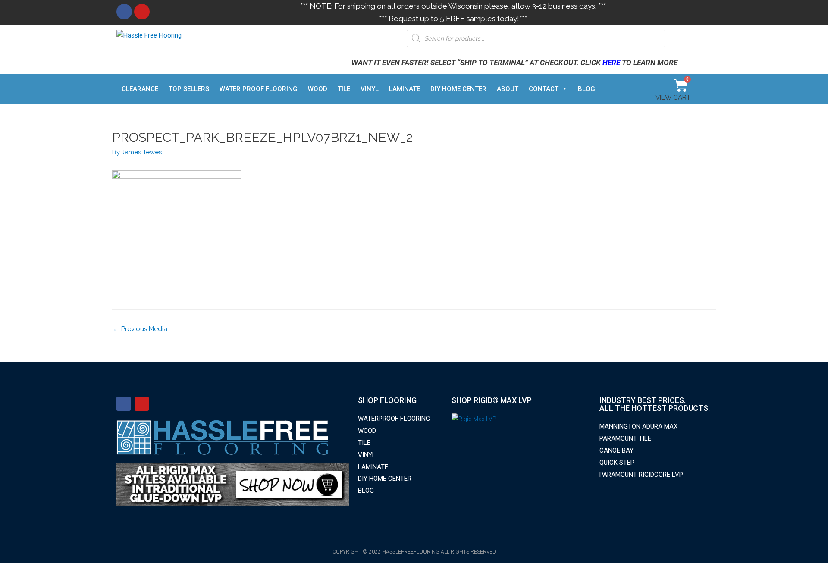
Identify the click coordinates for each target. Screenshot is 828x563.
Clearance (140, 89)
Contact (543, 89)
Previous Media (140, 329)
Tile (344, 89)
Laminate (404, 89)
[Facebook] (124, 11)
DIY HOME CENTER (458, 89)
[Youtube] (142, 11)
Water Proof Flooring (259, 89)
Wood (317, 89)
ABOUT (507, 89)
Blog (586, 89)
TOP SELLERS (189, 89)
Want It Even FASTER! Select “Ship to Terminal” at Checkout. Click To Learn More (514, 62)
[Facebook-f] (123, 404)
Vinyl (370, 89)
